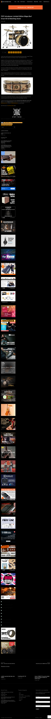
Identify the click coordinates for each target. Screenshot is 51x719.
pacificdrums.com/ (4, 103)
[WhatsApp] (16, 52)
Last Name (37, 700)
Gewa (4, 122)
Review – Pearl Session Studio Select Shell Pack (8, 663)
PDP (7, 122)
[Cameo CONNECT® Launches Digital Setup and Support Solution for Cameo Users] (14, 142)
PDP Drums (10, 122)
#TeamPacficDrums (14, 103)
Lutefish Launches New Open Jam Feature (6, 133)
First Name (37, 696)
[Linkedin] (18, 52)
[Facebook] (9, 52)
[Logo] (5, 2)
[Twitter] (11, 52)
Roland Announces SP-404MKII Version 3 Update (43, 663)
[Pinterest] (14, 52)
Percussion (10, 125)
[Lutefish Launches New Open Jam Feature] (14, 133)
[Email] (21, 52)
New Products (3, 125)
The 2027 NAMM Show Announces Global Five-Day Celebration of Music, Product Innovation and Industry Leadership (6, 146)
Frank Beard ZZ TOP (4, 137)
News (7, 125)
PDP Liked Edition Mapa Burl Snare (17, 122)
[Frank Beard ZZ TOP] (14, 138)
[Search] (14, 127)
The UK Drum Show (10, 105)
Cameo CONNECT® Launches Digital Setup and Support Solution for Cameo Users (6, 141)
